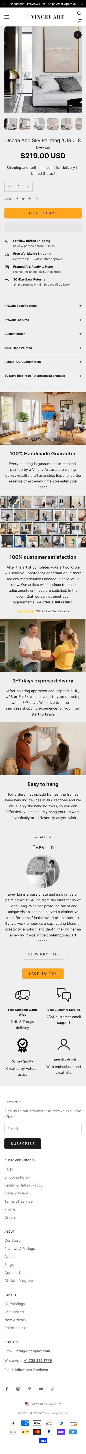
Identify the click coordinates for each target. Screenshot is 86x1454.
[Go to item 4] (53, 124)
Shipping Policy (17, 1177)
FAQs (8, 1169)
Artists (9, 1256)
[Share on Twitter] (23, 199)
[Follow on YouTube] (41, 1389)
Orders (10, 1217)
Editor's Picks (15, 1328)
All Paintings (14, 1303)
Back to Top (43, 973)
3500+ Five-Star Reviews (51, 611)
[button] (43, 227)
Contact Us (13, 1272)
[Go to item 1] (10, 124)
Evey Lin (43, 147)
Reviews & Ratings (19, 1248)
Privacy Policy (16, 1193)
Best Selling (14, 1312)
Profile (9, 1209)
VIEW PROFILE (43, 954)
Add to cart (43, 213)
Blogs (9, 1264)
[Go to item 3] (39, 124)
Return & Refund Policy (23, 1185)
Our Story (12, 1240)
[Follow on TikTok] (52, 1389)
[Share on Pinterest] (29, 199)
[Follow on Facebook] (6, 1389)
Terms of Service (18, 1201)
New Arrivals (15, 1320)
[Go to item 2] (25, 124)
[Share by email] (35, 199)
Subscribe (23, 1143)
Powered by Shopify (56, 1413)
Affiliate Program (18, 1280)
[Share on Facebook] (17, 199)
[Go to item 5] (67, 124)
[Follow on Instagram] (18, 1389)
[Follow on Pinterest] (29, 1389)
